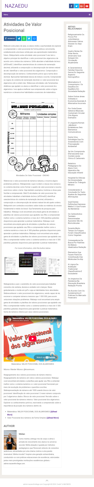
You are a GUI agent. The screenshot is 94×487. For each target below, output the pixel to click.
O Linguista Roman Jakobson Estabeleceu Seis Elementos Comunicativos (76, 127)
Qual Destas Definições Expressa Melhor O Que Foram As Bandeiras (77, 205)
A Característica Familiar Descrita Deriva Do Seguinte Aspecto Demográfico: (76, 72)
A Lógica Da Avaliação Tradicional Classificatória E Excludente (75, 269)
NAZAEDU (16, 5)
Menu (6, 15)
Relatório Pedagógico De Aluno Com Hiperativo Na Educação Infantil (75, 168)
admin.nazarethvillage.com (33, 484)
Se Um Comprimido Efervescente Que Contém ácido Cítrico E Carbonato (76, 154)
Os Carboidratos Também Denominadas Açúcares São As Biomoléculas (75, 218)
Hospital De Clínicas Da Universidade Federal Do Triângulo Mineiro (77, 181)
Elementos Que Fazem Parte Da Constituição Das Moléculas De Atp (75, 255)
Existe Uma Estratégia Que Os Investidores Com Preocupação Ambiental (76, 141)
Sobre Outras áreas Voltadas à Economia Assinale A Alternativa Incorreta (77, 99)
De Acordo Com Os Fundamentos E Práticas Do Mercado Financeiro (77, 294)
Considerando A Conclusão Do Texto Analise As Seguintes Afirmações (77, 193)
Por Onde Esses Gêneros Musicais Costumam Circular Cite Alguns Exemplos (76, 113)
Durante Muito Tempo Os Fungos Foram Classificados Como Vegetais (77, 231)
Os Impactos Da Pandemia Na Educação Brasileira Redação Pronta (76, 282)
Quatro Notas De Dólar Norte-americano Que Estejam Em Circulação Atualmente (75, 57)
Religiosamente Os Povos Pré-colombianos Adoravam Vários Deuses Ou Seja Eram (76, 40)
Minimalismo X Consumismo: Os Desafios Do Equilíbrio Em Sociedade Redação (76, 86)
